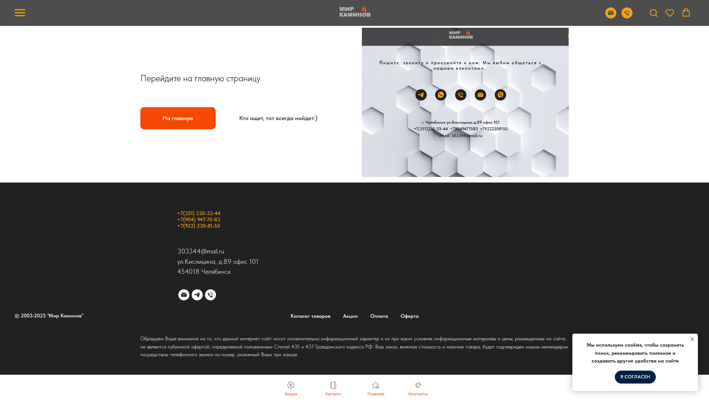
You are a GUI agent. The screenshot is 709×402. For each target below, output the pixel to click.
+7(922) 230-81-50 (198, 226)
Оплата (379, 316)
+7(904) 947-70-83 (198, 219)
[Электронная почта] (183, 294)
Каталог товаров (310, 316)
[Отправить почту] (610, 16)
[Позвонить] (627, 16)
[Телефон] (210, 294)
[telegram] (197, 294)
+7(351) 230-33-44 (198, 213)
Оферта (410, 316)
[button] (653, 12)
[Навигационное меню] (20, 13)
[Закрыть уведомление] (692, 339)
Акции (350, 316)
